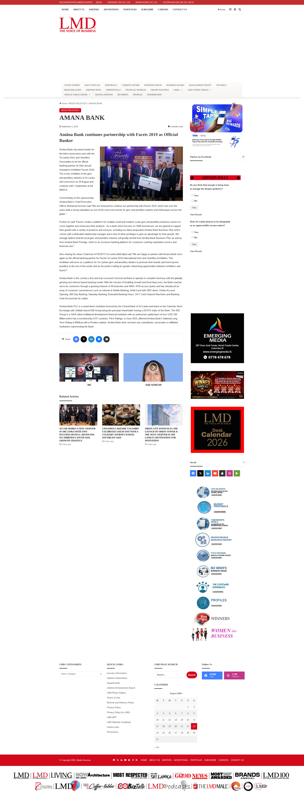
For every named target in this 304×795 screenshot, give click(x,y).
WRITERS (94, 9)
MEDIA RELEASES (72, 90)
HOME (65, 9)
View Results (196, 214)
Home (64, 103)
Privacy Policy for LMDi (118, 712)
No (196, 201)
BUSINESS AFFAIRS (175, 85)
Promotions (112, 732)
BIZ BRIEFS (122, 94)
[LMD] (77, 25)
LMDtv (177, 90)
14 (182, 720)
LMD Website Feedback (119, 722)
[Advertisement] (152, 59)
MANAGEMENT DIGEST (200, 85)
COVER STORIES (72, 85)
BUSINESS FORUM (153, 85)
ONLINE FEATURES (160, 90)
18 (163, 726)
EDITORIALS (111, 85)
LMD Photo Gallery (116, 693)
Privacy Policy (114, 707)
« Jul (156, 747)
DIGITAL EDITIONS (104, 94)
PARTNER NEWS (93, 90)
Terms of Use (113, 698)
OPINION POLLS (113, 90)
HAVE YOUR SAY (92, 85)
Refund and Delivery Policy (120, 702)
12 (169, 720)
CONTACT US (180, 9)
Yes (196, 195)
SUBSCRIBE (147, 9)
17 (157, 726)
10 (157, 720)
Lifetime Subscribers (117, 678)
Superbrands (113, 683)
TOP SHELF (221, 85)
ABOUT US (78, 9)
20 (176, 726)
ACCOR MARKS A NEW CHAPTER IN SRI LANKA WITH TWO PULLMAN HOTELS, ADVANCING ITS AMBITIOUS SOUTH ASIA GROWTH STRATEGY (77, 434)
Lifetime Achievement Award (121, 688)
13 (176, 720)
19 (169, 726)
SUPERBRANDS (154, 94)
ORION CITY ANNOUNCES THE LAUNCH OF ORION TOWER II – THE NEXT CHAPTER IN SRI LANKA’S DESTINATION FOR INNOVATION (162, 434)
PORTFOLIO (130, 9)
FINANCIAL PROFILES (135, 90)
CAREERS (163, 9)
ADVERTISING (111, 9)
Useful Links (113, 727)
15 (188, 720)
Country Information (117, 673)
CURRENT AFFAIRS (131, 85)
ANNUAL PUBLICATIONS (75, 94)
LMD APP (111, 717)
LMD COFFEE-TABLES (198, 90)
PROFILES (137, 94)
